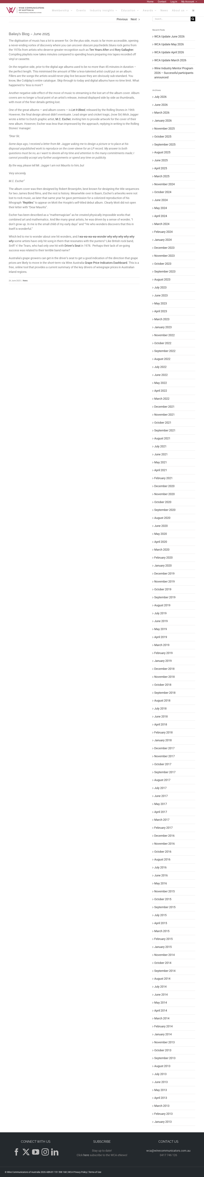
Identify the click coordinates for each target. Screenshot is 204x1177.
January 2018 (163, 740)
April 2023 (160, 311)
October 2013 (162, 1050)
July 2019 (160, 613)
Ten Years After (99, 49)
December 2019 (164, 573)
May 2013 (160, 1090)
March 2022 (161, 398)
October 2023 (162, 263)
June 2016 (161, 875)
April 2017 (160, 812)
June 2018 (161, 716)
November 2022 (164, 335)
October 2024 (162, 192)
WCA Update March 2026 (170, 60)
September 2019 (164, 597)
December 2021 (164, 406)
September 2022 (164, 351)
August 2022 (162, 359)
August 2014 (162, 978)
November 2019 (164, 581)
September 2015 (164, 907)
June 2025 (161, 160)
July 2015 (160, 915)
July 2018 (160, 708)
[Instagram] (45, 1152)
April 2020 (160, 541)
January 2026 (163, 120)
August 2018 (162, 700)
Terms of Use (94, 1172)
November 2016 (164, 843)
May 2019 (160, 629)
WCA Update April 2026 (169, 52)
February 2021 (163, 478)
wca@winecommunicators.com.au (168, 1150)
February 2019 (163, 653)
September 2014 (164, 970)
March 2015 (161, 931)
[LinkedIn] (54, 1152)
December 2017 (164, 748)
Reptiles (28, 202)
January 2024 (163, 239)
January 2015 (163, 947)
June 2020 (161, 525)
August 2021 (162, 438)
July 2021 (160, 446)
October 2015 (162, 899)
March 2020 (161, 549)
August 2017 (162, 780)
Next (134, 19)
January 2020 (163, 565)
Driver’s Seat (72, 245)
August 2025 (162, 152)
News (25, 281)
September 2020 (164, 510)
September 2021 (164, 430)
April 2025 (160, 168)
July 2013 (160, 1074)
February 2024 (163, 231)
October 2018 (162, 684)
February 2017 (163, 827)
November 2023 (164, 255)
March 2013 (161, 1105)
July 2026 (160, 96)
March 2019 (161, 645)
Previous (122, 19)
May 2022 (160, 383)
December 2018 (164, 668)
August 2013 (162, 1066)
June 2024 (161, 200)
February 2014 (163, 1026)
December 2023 (164, 247)
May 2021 (160, 462)
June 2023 (161, 295)
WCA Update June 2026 (169, 36)
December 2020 (164, 486)
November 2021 (164, 414)
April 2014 (160, 1010)
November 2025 (164, 128)
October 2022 (162, 343)
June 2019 (161, 621)
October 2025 (162, 136)
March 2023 (161, 319)
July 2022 (160, 367)
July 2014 (160, 986)
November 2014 (164, 955)
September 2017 (164, 772)
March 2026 (161, 112)
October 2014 (162, 962)
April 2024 (160, 216)
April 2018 (160, 724)
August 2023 (162, 279)
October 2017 (162, 764)
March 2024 (161, 224)
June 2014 (161, 994)
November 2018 (164, 676)
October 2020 (162, 502)
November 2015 (164, 891)
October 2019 (162, 589)
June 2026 (161, 104)
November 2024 (164, 184)
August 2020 (162, 517)
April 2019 (160, 637)
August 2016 (162, 859)
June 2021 (161, 454)
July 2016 (160, 867)
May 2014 (160, 1002)
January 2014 (163, 1034)
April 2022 (160, 390)
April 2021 (160, 470)
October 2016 (162, 851)
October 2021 (162, 422)
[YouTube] (35, 1152)
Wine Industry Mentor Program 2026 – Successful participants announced (173, 73)
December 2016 (164, 835)
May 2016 (160, 883)
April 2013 (160, 1097)
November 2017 (164, 756)
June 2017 (161, 796)
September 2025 (164, 144)
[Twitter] (26, 1152)
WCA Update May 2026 (169, 44)
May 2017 (160, 804)
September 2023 (164, 271)
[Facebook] (16, 1152)
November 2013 (164, 1042)
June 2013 (161, 1082)
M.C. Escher (63, 119)
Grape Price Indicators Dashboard (106, 262)
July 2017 (160, 788)
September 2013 (164, 1058)
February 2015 (163, 939)
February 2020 (163, 557)
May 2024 (160, 208)
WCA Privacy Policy (77, 1172)
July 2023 (160, 287)
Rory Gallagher (124, 49)
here (86, 1155)
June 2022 (161, 375)
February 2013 (163, 1113)
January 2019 (163, 660)
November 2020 (164, 494)
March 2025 (161, 176)
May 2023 (160, 303)
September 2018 (164, 692)
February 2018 (163, 732)
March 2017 (161, 819)
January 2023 (163, 327)
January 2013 (163, 1121)
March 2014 (161, 1018)
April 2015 (160, 923)
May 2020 (160, 533)
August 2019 (162, 605)
